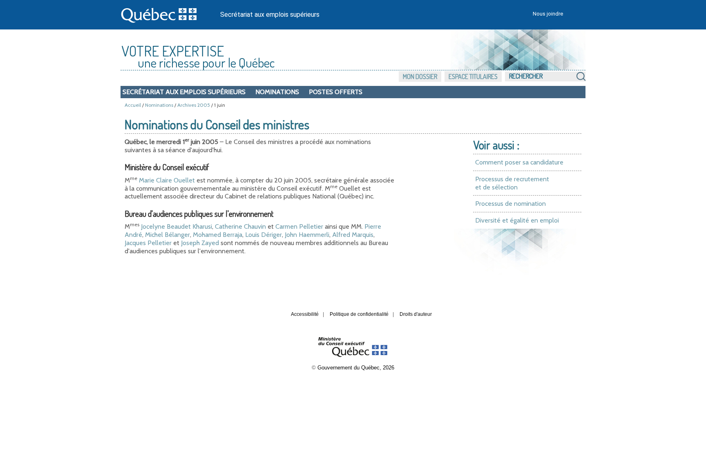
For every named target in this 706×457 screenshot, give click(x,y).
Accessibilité (305, 314)
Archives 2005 (193, 105)
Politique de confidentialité (359, 314)
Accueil (133, 105)
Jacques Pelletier (148, 243)
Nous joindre (548, 14)
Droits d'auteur (416, 314)
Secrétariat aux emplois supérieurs (269, 14)
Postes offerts (335, 92)
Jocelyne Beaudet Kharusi (175, 226)
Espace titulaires (473, 76)
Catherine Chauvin (240, 226)
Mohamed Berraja (217, 235)
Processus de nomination (510, 203)
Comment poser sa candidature (519, 162)
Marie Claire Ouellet (167, 180)
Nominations (277, 92)
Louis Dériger (263, 235)
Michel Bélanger (167, 235)
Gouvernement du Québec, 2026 (355, 368)
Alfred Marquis (352, 235)
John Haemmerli (307, 235)
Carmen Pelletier (299, 226)
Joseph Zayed (200, 243)
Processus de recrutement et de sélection (512, 183)
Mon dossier (420, 76)
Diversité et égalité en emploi (517, 220)
